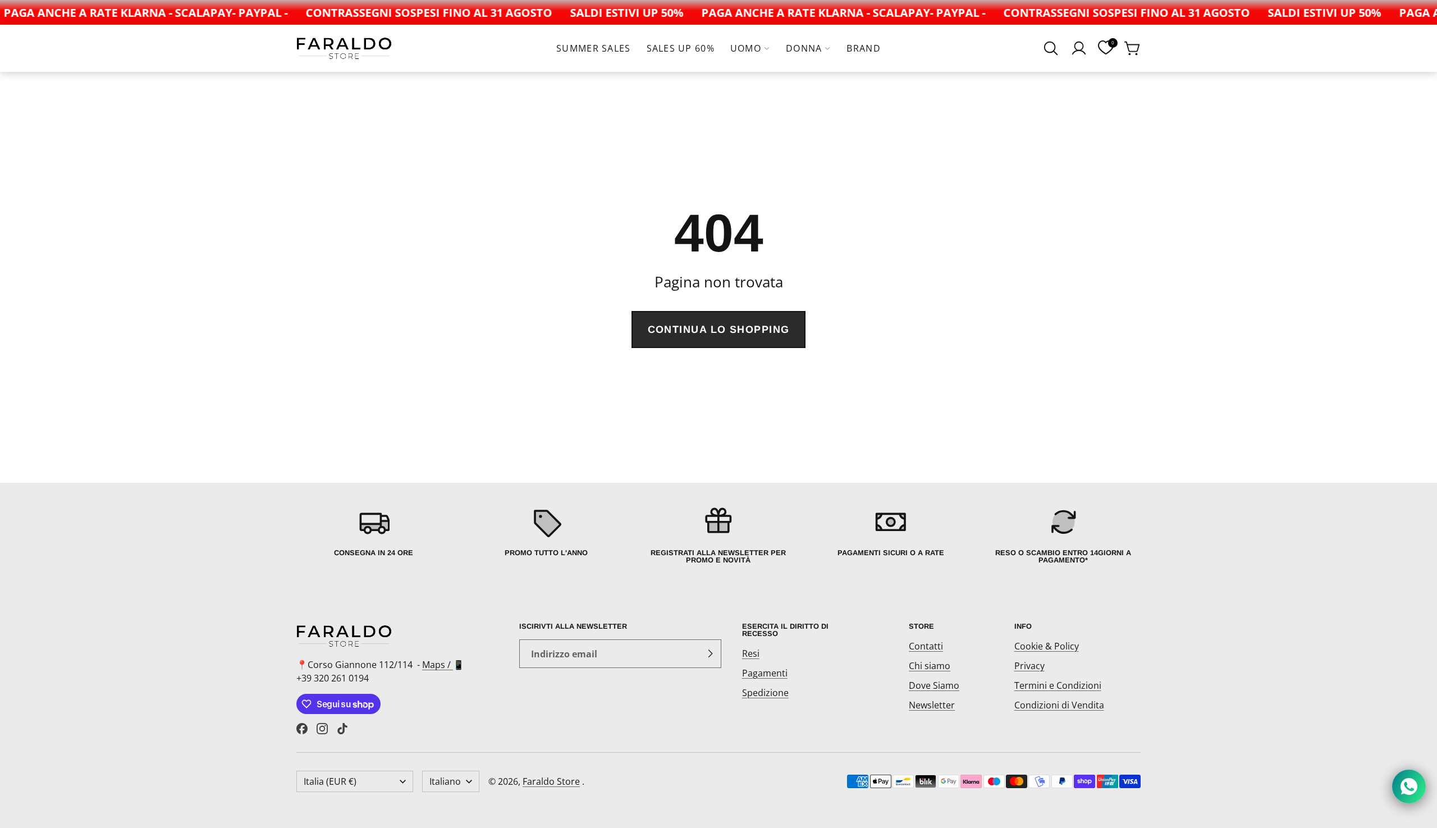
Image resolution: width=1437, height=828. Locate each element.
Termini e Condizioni (1057, 685)
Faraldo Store (551, 781)
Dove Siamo (934, 685)
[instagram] (322, 728)
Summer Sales (593, 48)
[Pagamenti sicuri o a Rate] (891, 535)
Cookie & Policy (1046, 646)
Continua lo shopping (719, 329)
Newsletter (932, 705)
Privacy (1029, 666)
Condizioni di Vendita (1059, 705)
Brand (863, 48)
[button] (1050, 48)
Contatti (926, 646)
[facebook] (302, 728)
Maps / (437, 664)
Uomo (745, 48)
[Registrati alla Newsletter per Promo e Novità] (718, 535)
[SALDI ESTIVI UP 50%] (616, 12)
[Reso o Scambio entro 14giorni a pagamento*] (1063, 535)
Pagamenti (765, 673)
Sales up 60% (681, 48)
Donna (804, 48)
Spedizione (765, 693)
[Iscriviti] (710, 654)
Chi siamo (929, 666)
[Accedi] (1078, 48)
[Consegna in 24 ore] (373, 535)
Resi (750, 653)
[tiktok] (342, 728)
